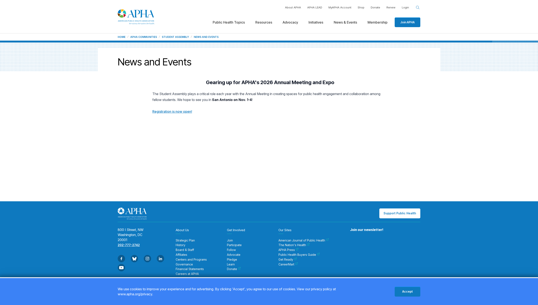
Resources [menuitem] (263, 22)
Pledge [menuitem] (232, 259)
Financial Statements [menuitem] (190, 269)
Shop (361, 7)
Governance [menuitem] (184, 264)
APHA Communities (143, 37)
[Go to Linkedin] (160, 258)
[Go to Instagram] (147, 258)
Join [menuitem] (230, 240)
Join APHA (407, 22)
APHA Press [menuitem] (286, 250)
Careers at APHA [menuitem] (187, 274)
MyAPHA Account (339, 7)
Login (405, 7)
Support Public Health (400, 213)
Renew (391, 7)
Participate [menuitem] (234, 245)
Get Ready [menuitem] (285, 259)
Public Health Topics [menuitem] (229, 22)
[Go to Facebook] (121, 258)
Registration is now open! (172, 111)
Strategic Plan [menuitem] (185, 240)
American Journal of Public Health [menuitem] (301, 240)
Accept (407, 291)
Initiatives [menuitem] (316, 22)
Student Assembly (175, 37)
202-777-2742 (129, 245)
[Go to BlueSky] (134, 258)
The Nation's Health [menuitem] (292, 245)
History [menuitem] (180, 245)
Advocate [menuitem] (233, 254)
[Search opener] (417, 7)
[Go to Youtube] (121, 267)
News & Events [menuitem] (345, 22)
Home (121, 37)
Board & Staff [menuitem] (185, 250)
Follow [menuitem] (231, 250)
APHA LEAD (314, 7)
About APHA (293, 7)
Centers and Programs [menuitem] (191, 259)
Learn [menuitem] (231, 264)
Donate (375, 7)
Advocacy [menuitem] (290, 22)
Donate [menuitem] (232, 269)
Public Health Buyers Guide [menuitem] (297, 254)
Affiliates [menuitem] (181, 254)
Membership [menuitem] (378, 22)
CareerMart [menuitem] (286, 264)
